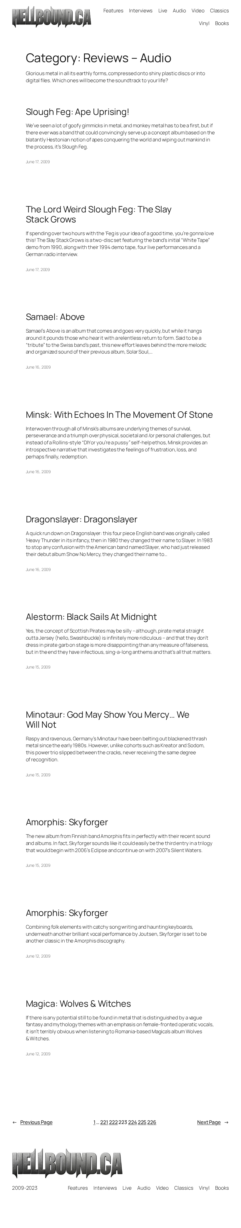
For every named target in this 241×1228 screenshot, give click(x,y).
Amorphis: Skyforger (67, 822)
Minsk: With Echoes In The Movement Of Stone (119, 415)
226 (151, 1122)
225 (142, 1122)
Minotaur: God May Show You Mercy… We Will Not (108, 719)
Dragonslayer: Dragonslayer (82, 519)
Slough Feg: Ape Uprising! (78, 112)
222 (113, 1122)
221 (104, 1122)
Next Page (213, 1122)
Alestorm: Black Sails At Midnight (91, 617)
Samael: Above (55, 317)
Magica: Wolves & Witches (78, 1003)
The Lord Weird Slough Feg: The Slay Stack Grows (99, 214)
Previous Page (32, 1122)
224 (132, 1122)
